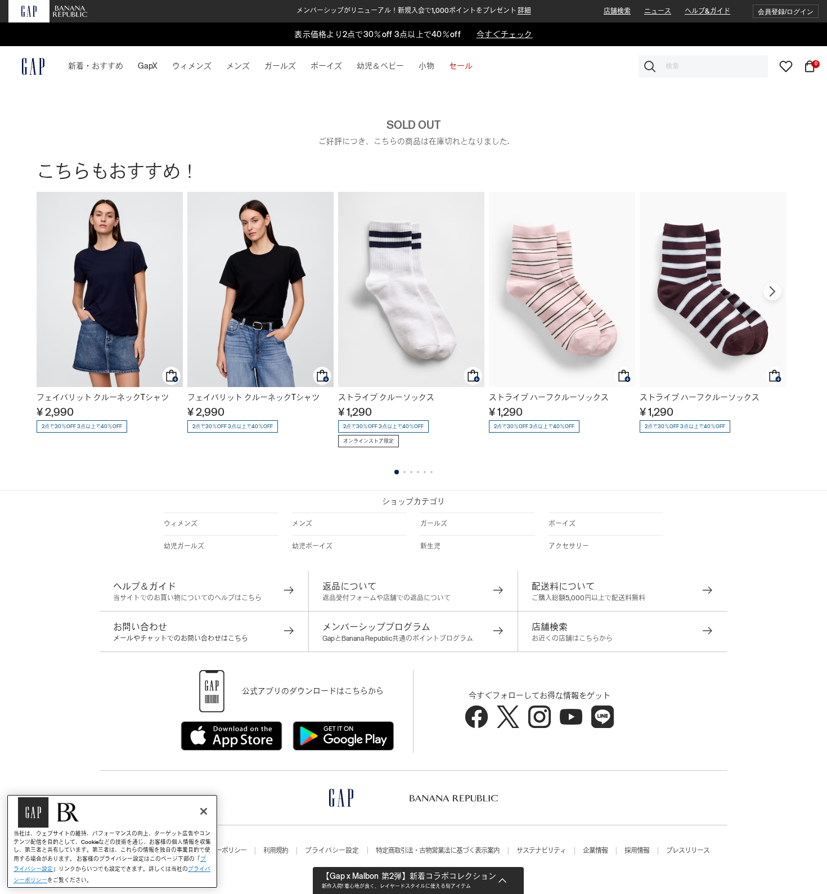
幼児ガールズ (184, 546)
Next (772, 291)
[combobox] (703, 66)
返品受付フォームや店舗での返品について (386, 598)
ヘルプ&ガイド (707, 11)
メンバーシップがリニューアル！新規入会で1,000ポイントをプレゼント (413, 11)
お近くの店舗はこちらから (572, 639)
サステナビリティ (541, 851)
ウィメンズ (180, 524)
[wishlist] (786, 65)
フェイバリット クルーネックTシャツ (103, 397)
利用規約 (275, 851)
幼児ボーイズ (312, 546)
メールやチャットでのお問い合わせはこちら (180, 639)
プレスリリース (687, 851)
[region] (112, 841)
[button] (785, 11)
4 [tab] (418, 472)
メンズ (302, 524)
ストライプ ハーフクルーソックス (549, 397)
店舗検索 (617, 11)
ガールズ (433, 524)
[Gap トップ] (26, 66)
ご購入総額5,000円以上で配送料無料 (588, 598)
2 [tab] (404, 472)
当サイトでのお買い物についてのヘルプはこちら (187, 598)
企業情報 (595, 851)
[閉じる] (203, 811)
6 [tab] (431, 472)
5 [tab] (425, 472)
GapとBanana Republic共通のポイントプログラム (397, 639)
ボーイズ (562, 524)
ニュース (657, 11)
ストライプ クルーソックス (386, 397)
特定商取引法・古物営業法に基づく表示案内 (438, 851)
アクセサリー (569, 546)
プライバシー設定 (332, 851)
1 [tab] (396, 472)
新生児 (430, 546)
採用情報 (636, 851)
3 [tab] (411, 472)
